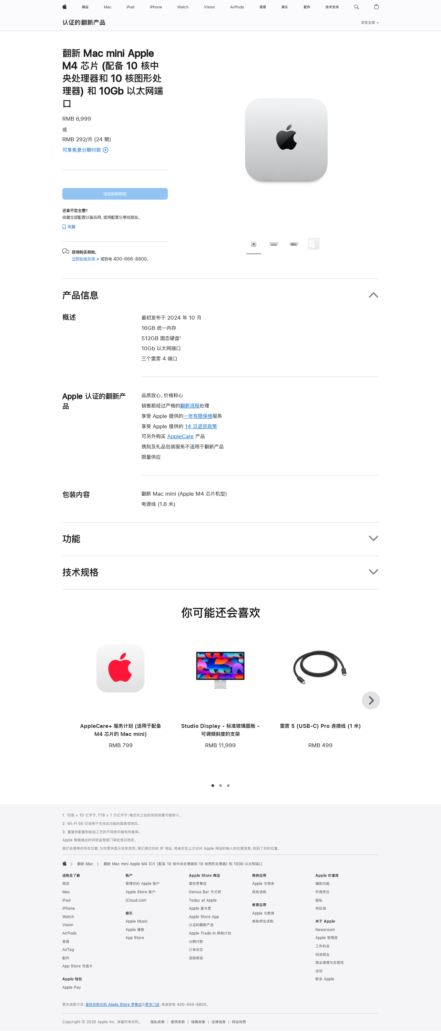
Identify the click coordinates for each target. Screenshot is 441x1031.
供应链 (320, 908)
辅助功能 (322, 884)
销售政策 (198, 1022)
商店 (65, 884)
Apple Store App (204, 917)
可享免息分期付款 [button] (89, 150)
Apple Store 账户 (141, 892)
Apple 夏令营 (200, 908)
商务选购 (259, 892)
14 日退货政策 (201, 426)
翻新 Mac (85, 864)
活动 (319, 971)
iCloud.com (136, 900)
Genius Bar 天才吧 (205, 892)
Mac (66, 892)
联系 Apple (324, 979)
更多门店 (152, 1004)
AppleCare (180, 436)
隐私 (319, 900)
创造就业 (322, 955)
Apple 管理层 (326, 938)
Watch (68, 917)
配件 (65, 958)
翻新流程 (190, 405)
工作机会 (322, 946)
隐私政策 (157, 1022)
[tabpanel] (286, 139)
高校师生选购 (262, 921)
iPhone (68, 908)
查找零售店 (198, 884)
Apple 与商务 (263, 884)
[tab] (253, 244)
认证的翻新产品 (84, 22)
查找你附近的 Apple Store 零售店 (114, 1004)
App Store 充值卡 (77, 966)
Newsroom (325, 930)
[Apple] (64, 863)
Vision (67, 925)
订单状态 (196, 950)
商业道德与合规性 (329, 963)
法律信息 (218, 1022)
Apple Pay (71, 987)
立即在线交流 (85, 259)
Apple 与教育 (263, 913)
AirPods (69, 933)
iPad (66, 900)
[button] (357, 7)
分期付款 (196, 942)
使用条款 (178, 1022)
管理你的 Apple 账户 (143, 884)
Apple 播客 (135, 930)
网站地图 (239, 1022)
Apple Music (137, 921)
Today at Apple (203, 900)
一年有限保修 (197, 416)
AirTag (68, 950)
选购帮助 (196, 958)
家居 (65, 942)
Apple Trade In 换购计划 (210, 933)
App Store (135, 938)
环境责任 (322, 892)
